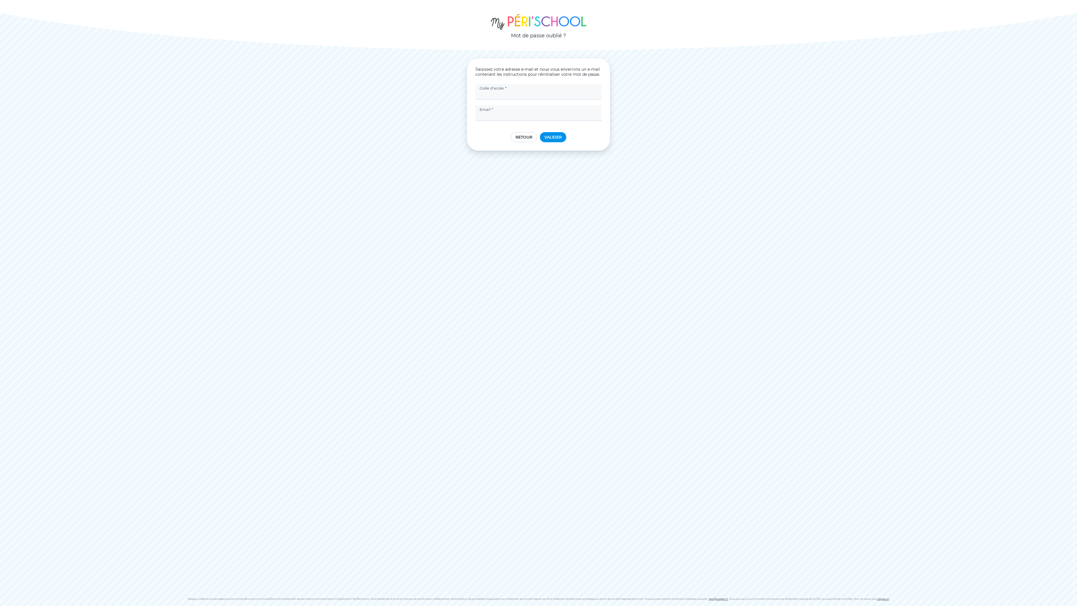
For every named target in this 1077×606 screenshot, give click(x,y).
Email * (486, 109)
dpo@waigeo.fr (718, 598)
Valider (553, 137)
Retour (524, 137)
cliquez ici (883, 598)
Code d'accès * (493, 88)
